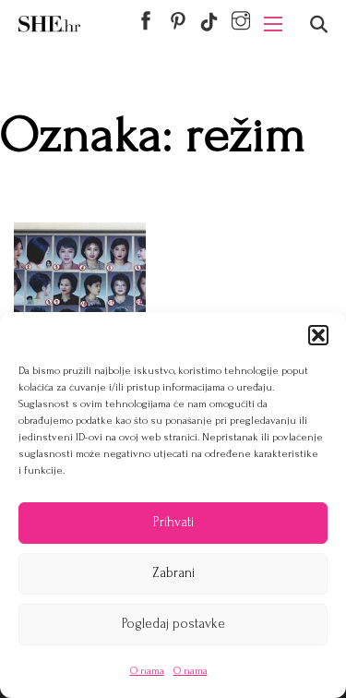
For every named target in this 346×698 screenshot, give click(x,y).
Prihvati (173, 522)
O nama (147, 671)
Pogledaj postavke (173, 624)
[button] (318, 335)
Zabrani (173, 573)
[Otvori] (319, 24)
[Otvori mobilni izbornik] (273, 24)
